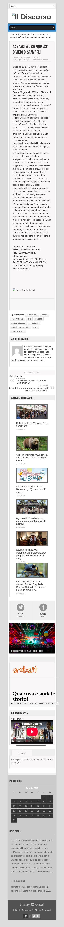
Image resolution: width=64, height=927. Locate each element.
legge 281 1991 (18, 323)
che (29, 319)
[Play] (13, 741)
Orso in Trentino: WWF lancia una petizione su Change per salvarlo (31, 457)
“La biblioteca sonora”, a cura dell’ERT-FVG (31, 381)
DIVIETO (38, 319)
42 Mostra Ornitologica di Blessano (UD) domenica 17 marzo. (31, 489)
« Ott (13, 824)
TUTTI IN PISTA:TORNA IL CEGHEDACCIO (27, 651)
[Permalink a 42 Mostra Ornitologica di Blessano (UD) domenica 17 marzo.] (32, 482)
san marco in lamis (20, 327)
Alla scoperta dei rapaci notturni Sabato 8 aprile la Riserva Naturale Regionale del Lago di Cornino (30, 585)
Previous (12, 638)
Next (51, 638)
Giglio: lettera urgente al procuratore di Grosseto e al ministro (28, 388)
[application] (32, 732)
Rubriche (21, 34)
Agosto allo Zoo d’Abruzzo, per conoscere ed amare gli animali (30, 521)
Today (21, 753)
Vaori (37, 904)
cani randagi (17, 319)
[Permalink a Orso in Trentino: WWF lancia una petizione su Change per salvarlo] (32, 450)
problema (34, 323)
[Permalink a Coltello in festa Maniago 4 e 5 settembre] (32, 418)
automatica (32, 315)
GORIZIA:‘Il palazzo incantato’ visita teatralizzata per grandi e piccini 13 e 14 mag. (31, 554)
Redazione (25, 58)
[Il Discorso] (31, 17)
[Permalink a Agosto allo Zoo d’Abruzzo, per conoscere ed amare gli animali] (32, 513)
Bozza (44, 315)
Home (12, 34)
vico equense (17, 331)
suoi (35, 327)
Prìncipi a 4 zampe (37, 34)
